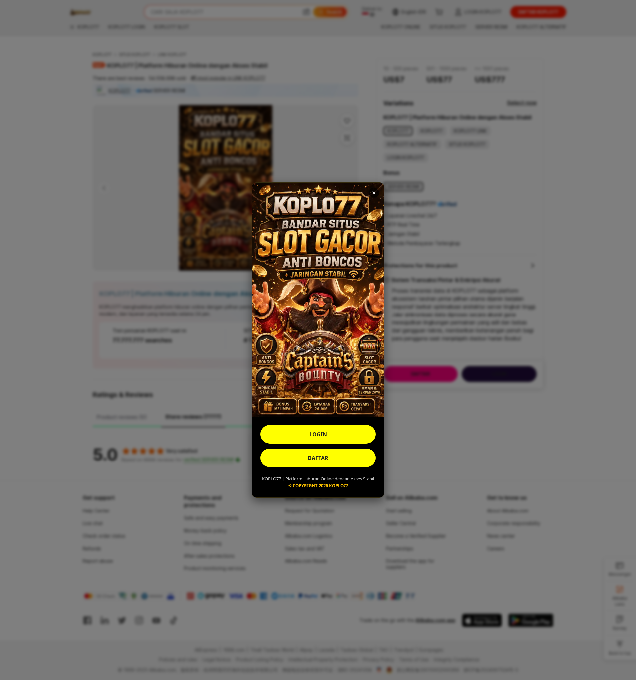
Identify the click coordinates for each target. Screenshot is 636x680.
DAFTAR (318, 457)
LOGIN (318, 434)
